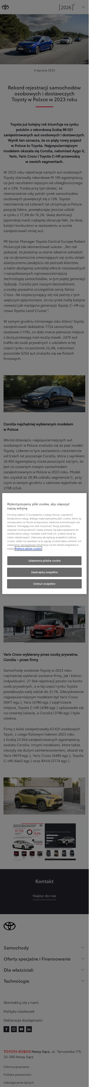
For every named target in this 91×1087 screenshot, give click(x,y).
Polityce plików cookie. (28, 548)
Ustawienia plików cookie (44, 560)
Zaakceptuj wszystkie (44, 572)
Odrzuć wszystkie (44, 583)
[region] (44, 543)
